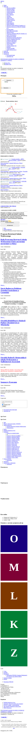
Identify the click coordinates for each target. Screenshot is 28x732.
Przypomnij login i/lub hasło (10, 409)
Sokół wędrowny (8, 229)
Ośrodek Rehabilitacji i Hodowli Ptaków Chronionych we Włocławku (13, 323)
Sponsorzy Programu (9, 382)
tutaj (14, 728)
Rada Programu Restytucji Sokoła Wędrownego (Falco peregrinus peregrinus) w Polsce (14, 242)
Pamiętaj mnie (7, 404)
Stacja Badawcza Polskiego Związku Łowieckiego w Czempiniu (11, 290)
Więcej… (3, 285)
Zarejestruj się (7, 411)
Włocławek (3, 164)
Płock (24, 178)
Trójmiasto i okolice (5, 186)
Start (5, 228)
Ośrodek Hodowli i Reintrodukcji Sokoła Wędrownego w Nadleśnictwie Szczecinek (13, 360)
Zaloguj (4, 406)
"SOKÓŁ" (4, 72)
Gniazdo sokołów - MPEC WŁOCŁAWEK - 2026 (16, 159)
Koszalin (25, 171)
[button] (8, 206)
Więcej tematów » (5, 189)
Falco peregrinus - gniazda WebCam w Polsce (11, 163)
